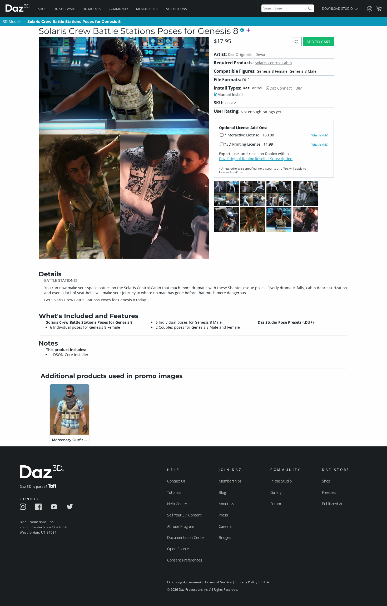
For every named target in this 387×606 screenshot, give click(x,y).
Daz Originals (240, 54)
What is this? (320, 135)
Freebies (329, 492)
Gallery (275, 492)
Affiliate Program (180, 526)
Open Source (178, 548)
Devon (260, 54)
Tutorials (174, 492)
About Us (226, 503)
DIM (298, 88)
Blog (222, 492)
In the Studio (281, 481)
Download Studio (338, 8)
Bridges (225, 537)
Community (118, 9)
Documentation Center (186, 537)
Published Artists (336, 503)
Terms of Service (218, 582)
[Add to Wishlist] (296, 41)
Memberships (147, 9)
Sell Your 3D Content (184, 515)
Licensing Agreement (184, 582)
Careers (225, 526)
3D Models (92, 9)
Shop (42, 9)
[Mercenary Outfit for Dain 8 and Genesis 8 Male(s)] (69, 409)
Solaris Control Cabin (273, 62)
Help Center (177, 503)
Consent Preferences (184, 560)
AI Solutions (176, 9)
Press (223, 515)
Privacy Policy (246, 582)
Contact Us (176, 481)
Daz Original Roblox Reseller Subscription (255, 158)
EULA (265, 582)
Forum (275, 503)
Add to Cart (318, 41)
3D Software (65, 9)
